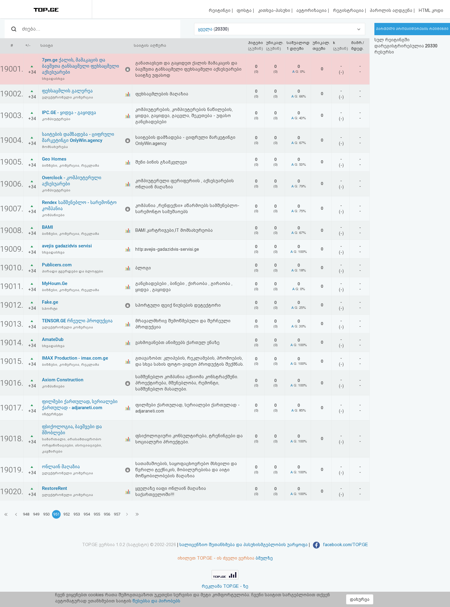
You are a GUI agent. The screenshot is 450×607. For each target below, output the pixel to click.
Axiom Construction (62, 380)
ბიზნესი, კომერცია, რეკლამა (70, 165)
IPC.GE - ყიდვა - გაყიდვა (69, 112)
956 (107, 514)
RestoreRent (54, 488)
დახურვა (359, 599)
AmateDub (52, 339)
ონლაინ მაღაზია (61, 466)
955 (97, 514)
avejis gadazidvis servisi (67, 246)
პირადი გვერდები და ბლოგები (72, 271)
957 (117, 514)
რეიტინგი (220, 10)
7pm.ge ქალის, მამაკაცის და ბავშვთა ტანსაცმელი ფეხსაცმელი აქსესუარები (80, 66)
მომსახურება (55, 147)
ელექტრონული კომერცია (67, 97)
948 (26, 514)
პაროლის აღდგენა (392, 10)
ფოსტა (245, 10)
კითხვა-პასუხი (274, 10)
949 (36, 514)
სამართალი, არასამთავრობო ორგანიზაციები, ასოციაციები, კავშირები (72, 445)
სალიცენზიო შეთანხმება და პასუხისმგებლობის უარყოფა (243, 544)
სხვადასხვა (53, 78)
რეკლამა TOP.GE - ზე (225, 586)
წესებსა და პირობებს (156, 600)
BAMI (47, 227)
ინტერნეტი (52, 414)
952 (66, 514)
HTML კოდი (431, 10)
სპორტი (50, 308)
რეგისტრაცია (349, 10)
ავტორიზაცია (312, 10)
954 (87, 514)
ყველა (206, 29)
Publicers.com (57, 265)
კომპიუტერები (56, 119)
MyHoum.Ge (54, 283)
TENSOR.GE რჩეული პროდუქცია (77, 321)
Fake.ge (50, 302)
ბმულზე (264, 558)
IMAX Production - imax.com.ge (75, 358)
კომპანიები (53, 215)
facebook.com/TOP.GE (345, 544)
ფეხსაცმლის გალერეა (67, 91)
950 (46, 514)
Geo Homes (54, 159)
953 (76, 514)
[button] (279, 29)
